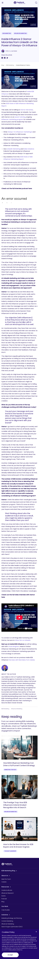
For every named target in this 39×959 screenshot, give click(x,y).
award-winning (20, 117)
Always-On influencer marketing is (20, 132)
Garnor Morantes (26, 110)
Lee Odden (14, 51)
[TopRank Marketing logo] (7, 864)
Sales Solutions (29, 149)
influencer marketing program (12, 119)
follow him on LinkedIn (22, 640)
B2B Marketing (7, 33)
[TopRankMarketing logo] (19, 2)
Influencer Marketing (20, 33)
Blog (2, 65)
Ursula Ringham (13, 646)
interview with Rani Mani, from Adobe (21, 660)
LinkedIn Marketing (13, 149)
